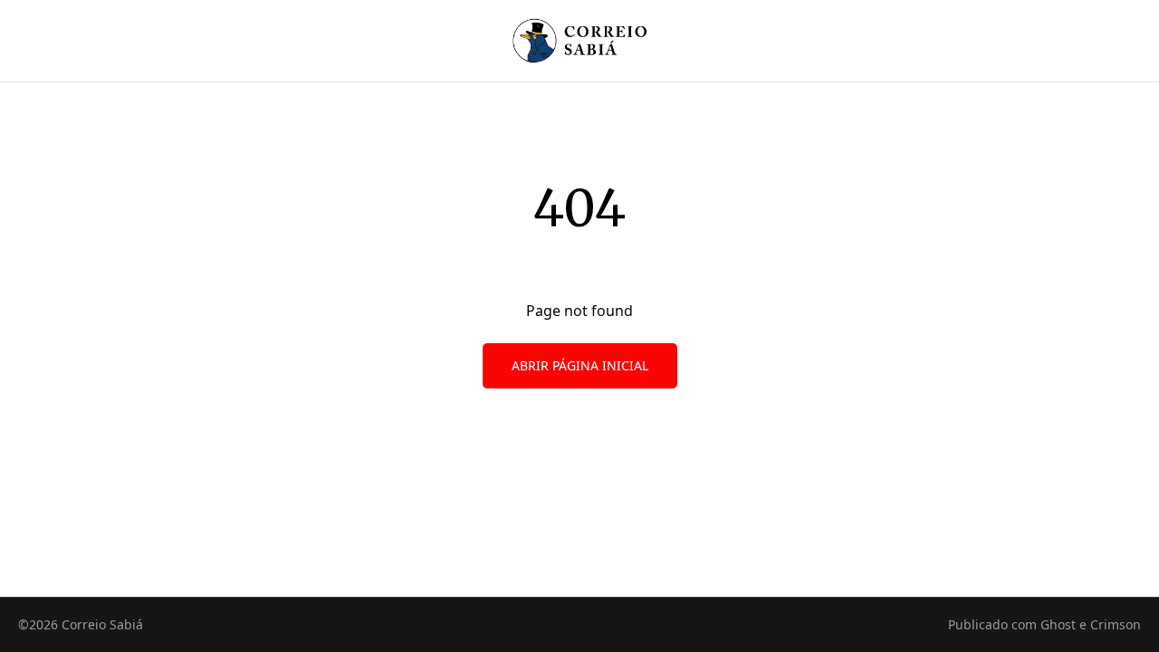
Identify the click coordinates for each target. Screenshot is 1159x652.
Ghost (1058, 624)
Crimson (1115, 624)
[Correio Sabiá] (579, 40)
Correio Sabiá (102, 624)
